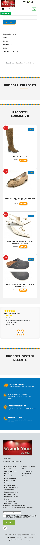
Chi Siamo (7, 473)
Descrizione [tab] (10, 63)
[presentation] (18, 332)
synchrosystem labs (14, 540)
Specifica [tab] (19, 63)
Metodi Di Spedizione (10, 478)
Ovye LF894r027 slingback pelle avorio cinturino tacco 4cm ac (20, 242)
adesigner (28, 540)
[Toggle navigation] (3, 9)
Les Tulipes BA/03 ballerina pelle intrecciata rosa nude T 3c (20, 199)
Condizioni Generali (9, 480)
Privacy (27, 515)
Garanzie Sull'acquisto (10, 471)
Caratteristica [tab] (29, 63)
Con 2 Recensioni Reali (12, 313)
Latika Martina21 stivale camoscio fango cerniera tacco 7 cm (20, 155)
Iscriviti (9, 522)
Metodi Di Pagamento (10, 469)
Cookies (6, 483)
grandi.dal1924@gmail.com (13, 461)
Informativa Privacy (9, 485)
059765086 (7, 459)
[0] (24, 2)
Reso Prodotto (8, 476)
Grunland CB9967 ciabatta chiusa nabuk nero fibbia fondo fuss (20, 285)
